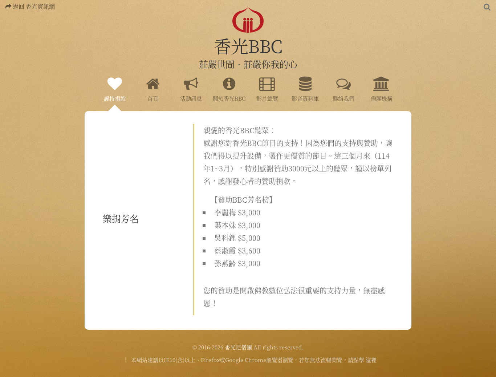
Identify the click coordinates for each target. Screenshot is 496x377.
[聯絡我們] (343, 82)
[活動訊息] (191, 82)
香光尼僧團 (238, 347)
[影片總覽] (267, 82)
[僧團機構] (382, 82)
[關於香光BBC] (229, 82)
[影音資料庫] (305, 82)
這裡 (371, 360)
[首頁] (153, 82)
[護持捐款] (115, 82)
